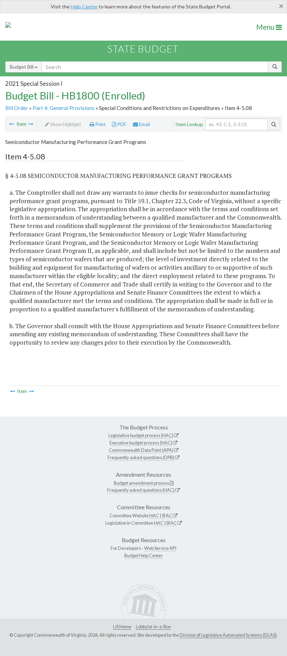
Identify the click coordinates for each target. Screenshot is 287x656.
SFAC (167, 515)
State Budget (142, 49)
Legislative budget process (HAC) (140, 435)
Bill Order (16, 108)
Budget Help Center (143, 555)
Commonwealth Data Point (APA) (141, 450)
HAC (154, 515)
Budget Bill (22, 67)
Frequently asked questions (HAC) (141, 490)
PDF (121, 124)
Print (100, 124)
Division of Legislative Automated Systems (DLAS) (228, 635)
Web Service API (160, 548)
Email (144, 124)
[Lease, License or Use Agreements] (11, 124)
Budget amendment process (141, 483)
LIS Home (122, 626)
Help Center (84, 6)
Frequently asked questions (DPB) (140, 457)
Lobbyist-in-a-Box (153, 626)
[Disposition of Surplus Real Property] (30, 124)
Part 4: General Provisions (63, 108)
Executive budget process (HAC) (141, 443)
